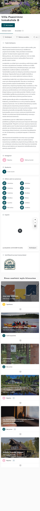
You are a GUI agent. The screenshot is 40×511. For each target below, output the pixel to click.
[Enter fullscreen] (35, 226)
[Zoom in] (35, 219)
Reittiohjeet (32, 248)
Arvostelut (19, 31)
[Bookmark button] (20, 309)
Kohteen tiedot (6, 31)
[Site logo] (14, 3)
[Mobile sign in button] (38, 3)
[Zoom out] (35, 222)
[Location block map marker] (20, 231)
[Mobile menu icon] (2, 3)
